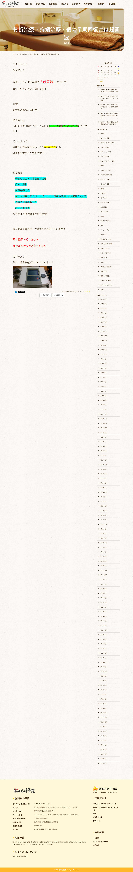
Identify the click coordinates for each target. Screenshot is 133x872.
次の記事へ (58, 295)
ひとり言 (103, 234)
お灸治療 (103, 193)
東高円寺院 (59, 842)
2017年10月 (104, 469)
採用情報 (96, 845)
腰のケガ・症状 (105, 138)
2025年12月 (104, 336)
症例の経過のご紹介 (106, 175)
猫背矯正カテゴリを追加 (108, 142)
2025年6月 (104, 363)
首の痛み (103, 133)
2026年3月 (104, 322)
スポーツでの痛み (106, 253)
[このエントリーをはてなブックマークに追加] (16, 292)
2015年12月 (104, 570)
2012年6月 (104, 740)
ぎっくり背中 (48, 803)
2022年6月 (104, 382)
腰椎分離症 (43, 807)
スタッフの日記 (105, 248)
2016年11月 (104, 520)
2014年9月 (104, 634)
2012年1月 (104, 763)
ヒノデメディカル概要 (100, 841)
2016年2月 (104, 561)
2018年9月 (104, 432)
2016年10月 (104, 524)
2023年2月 (104, 373)
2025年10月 (104, 345)
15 (118, 73)
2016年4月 (104, 552)
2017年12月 (104, 460)
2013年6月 (104, 690)
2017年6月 (104, 487)
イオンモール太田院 (28, 844)
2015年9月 (104, 584)
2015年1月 (104, 621)
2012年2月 (104, 759)
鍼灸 (94, 813)
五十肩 (36, 803)
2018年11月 (104, 423)
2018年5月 (104, 451)
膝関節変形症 (38, 811)
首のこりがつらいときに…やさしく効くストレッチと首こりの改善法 (109, 98)
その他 (102, 290)
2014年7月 (104, 644)
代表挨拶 (96, 838)
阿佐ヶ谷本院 (39, 842)
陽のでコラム (17, 856)
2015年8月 (104, 589)
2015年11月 (104, 575)
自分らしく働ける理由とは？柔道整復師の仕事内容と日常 (109, 123)
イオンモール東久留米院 (79, 842)
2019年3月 (104, 405)
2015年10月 (104, 579)
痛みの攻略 (104, 271)
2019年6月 (104, 400)
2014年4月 (104, 657)
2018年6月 (104, 446)
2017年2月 (104, 506)
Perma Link (87, 291)
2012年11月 (104, 717)
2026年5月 (104, 313)
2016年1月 (104, 566)
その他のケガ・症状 (106, 244)
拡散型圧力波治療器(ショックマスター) (105, 809)
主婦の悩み (104, 207)
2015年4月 (104, 607)
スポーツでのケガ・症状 (108, 161)
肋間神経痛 (37, 822)
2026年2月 (104, 327)
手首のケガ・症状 (106, 152)
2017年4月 (104, 497)
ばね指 (36, 829)
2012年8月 (104, 731)
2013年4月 (104, 699)
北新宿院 (32, 842)
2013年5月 (104, 694)
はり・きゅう (104, 211)
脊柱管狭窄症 (51, 807)
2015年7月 (104, 593)
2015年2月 (104, 616)
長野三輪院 (38, 844)
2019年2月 (104, 409)
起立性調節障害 (53, 822)
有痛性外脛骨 (74, 814)
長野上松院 (45, 844)
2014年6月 (104, 648)
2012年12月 (104, 713)
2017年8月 (104, 478)
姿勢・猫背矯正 (53, 829)
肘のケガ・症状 (105, 156)
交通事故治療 (38, 825)
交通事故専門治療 (106, 239)
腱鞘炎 (41, 829)
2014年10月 (104, 630)
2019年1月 (104, 414)
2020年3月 (104, 395)
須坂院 (51, 844)
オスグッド (104, 188)
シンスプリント (44, 814)
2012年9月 (104, 726)
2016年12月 (104, 515)
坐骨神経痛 (45, 822)
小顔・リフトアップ (106, 285)
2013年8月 (104, 680)
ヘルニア (58, 807)
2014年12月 (104, 625)
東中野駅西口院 (24, 842)
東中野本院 (16, 842)
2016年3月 (104, 556)
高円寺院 (52, 842)
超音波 (102, 216)
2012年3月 (104, 754)
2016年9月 (104, 529)
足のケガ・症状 (105, 184)
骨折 (102, 225)
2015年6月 (104, 598)
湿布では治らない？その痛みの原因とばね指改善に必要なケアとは (109, 115)
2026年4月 (104, 317)
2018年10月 (104, 428)
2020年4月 (104, 391)
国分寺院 (46, 842)
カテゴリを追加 (105, 147)
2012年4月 (104, 749)
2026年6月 (104, 308)
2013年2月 (104, 703)
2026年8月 (104, 299)
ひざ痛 (45, 811)
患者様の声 (24, 856)
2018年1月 (104, 455)
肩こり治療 (104, 198)
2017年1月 (104, 510)
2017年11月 (104, 464)
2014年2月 (104, 667)
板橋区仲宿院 (67, 842)
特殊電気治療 (97, 817)
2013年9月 (104, 676)
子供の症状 (104, 257)
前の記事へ (46, 295)
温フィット (104, 262)
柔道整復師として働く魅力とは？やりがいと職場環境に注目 (109, 90)
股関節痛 (36, 807)
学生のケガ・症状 (106, 170)
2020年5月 (104, 386)
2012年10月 (104, 722)
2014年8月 (104, 639)
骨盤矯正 (36, 818)
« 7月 (101, 81)
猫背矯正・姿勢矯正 (106, 267)
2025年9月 (104, 350)
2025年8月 (104, 354)
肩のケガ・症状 (105, 202)
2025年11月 (104, 340)
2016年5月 (104, 547)
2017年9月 (104, 474)
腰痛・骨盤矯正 (105, 276)
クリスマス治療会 (106, 221)
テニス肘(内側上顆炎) (56, 814)
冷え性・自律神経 (106, 280)
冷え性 (46, 829)
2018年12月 (104, 418)
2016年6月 (104, 543)
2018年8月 (104, 437)
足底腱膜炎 (51, 811)
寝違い (41, 803)
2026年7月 (104, 304)
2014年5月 (104, 653)
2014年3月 (104, 662)
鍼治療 (102, 165)
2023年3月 (104, 368)
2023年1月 (104, 377)
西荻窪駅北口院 (17, 844)
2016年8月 (104, 533)
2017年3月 (104, 501)
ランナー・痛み (105, 230)
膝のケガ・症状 (105, 179)
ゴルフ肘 (36, 814)
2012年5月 (104, 745)
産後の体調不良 (44, 818)
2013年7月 (104, 685)
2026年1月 (104, 331)
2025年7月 (104, 359)
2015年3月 (104, 611)
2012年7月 (104, 736)
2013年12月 (104, 671)
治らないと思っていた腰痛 (70, 807)
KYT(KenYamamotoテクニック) (104, 804)
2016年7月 (104, 538)
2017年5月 (104, 492)
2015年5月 (104, 602)
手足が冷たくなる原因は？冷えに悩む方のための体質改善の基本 (109, 107)
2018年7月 (104, 441)
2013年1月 (104, 708)
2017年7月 (104, 483)
